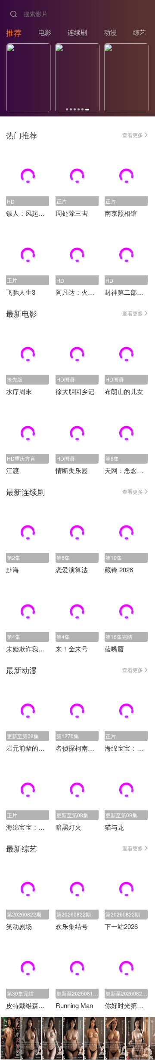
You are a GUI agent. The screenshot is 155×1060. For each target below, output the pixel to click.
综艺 (139, 32)
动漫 (110, 32)
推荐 (14, 32)
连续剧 (77, 32)
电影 (44, 32)
